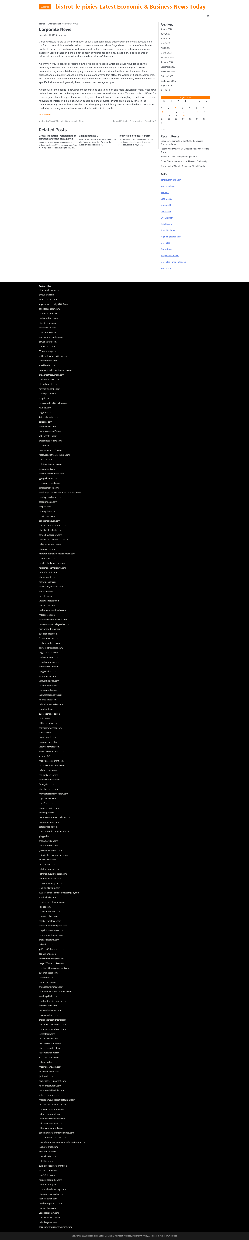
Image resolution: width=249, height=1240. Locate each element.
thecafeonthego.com (49, 662)
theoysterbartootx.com (50, 911)
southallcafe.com (47, 897)
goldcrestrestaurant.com (51, 1123)
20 (183, 115)
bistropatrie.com (47, 549)
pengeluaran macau (170, 255)
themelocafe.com (47, 1156)
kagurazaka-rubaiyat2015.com (53, 304)
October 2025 (167, 76)
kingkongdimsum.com (49, 888)
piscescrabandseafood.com (52, 1048)
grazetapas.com (46, 812)
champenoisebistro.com (50, 916)
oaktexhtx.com (46, 944)
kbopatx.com (45, 506)
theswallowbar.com (48, 841)
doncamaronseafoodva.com (52, 1024)
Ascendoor (152, 1236)
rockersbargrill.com (48, 775)
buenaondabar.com (48, 633)
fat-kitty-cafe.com (47, 1151)
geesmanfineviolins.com (51, 337)
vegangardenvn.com (49, 1213)
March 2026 (166, 53)
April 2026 (165, 48)
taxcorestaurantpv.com (50, 1043)
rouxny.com (44, 445)
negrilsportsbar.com (48, 652)
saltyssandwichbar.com (50, 728)
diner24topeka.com (48, 845)
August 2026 (166, 29)
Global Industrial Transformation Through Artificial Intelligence (57, 137)
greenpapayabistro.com (50, 850)
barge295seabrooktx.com (51, 963)
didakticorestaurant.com (51, 1128)
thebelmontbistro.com (49, 643)
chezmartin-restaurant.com (52, 525)
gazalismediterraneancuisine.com (55, 1227)
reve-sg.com (45, 407)
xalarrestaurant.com (49, 1095)
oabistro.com (45, 732)
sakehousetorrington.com (51, 473)
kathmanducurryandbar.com (53, 873)
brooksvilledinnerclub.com (52, 563)
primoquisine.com (47, 511)
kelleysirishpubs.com (49, 1052)
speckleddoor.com (47, 365)
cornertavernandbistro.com (52, 1029)
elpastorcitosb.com (48, 323)
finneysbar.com (46, 784)
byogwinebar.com (47, 671)
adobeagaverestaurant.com (52, 1081)
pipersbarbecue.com (48, 666)
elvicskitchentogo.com (49, 713)
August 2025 (166, 85)
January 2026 (167, 62)
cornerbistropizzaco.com (51, 648)
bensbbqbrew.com (47, 1208)
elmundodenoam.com (49, 290)
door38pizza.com (47, 1175)
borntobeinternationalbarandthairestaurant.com (62, 1142)
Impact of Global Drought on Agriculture (179, 156)
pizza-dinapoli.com (48, 384)
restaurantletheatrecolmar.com (54, 455)
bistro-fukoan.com (48, 685)
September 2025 (168, 81)
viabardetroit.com (47, 577)
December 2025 (168, 67)
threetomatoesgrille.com (51, 883)
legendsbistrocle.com (49, 746)
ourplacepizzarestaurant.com (53, 1165)
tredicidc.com (45, 459)
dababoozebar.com (48, 1062)
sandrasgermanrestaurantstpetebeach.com (60, 492)
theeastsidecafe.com (49, 939)
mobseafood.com (47, 615)
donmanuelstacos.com (50, 878)
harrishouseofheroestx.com (52, 567)
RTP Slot (165, 192)
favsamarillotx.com (48, 1038)
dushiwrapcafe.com (48, 657)
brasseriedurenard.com (50, 440)
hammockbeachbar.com (50, 742)
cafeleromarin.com (48, 770)
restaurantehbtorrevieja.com (53, 1137)
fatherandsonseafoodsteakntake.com (57, 553)
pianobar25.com (47, 605)
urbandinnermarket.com (51, 704)
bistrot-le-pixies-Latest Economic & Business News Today (131, 7)
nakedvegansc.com (48, 1222)
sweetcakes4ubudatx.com (51, 751)
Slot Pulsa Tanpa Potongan (173, 262)
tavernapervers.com (49, 822)
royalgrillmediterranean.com (53, 1001)
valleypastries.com (48, 436)
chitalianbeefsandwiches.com (53, 855)
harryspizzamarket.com (50, 1180)
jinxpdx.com (44, 398)
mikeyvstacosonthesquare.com (54, 539)
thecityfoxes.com (47, 516)
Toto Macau (166, 224)
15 (197, 112)
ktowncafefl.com (47, 756)
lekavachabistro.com (49, 680)
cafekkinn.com (46, 1161)
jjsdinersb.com (46, 1076)
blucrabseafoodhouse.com (51, 765)
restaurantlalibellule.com (51, 1090)
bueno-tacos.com (47, 982)
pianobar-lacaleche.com (50, 530)
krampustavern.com (48, 1057)
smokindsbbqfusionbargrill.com (54, 968)
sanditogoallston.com (49, 309)
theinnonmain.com (48, 332)
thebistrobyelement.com (51, 586)
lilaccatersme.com (48, 360)
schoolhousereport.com (50, 535)
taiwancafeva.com (48, 341)
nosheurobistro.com (48, 318)
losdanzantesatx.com (49, 600)
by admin (62, 35)
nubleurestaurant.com (50, 1085)
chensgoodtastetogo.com (51, 987)
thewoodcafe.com (47, 327)
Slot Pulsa (165, 243)
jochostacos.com (47, 1034)
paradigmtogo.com (48, 709)
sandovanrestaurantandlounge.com (56, 1132)
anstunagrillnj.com (48, 1184)
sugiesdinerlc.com (47, 798)
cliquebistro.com (47, 558)
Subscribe (45, 7)
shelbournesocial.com (49, 379)
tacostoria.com (46, 596)
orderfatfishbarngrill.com (51, 958)
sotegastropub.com (48, 826)
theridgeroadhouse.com (50, 313)
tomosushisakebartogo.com (52, 1189)
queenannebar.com (48, 972)
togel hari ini (166, 268)
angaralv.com (45, 412)
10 (162, 112)
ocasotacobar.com (47, 582)
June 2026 (165, 38)
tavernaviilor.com (47, 859)
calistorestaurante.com (50, 464)
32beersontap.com (48, 351)
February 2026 (167, 57)
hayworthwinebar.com (50, 1010)
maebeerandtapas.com (50, 921)
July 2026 (165, 34)
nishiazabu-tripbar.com (50, 629)
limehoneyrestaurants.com (52, 1118)
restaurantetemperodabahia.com (55, 817)
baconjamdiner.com (48, 1015)
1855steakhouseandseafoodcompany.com (59, 892)
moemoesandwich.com (50, 1067)
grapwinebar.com (47, 676)
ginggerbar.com (46, 836)
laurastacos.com (47, 864)
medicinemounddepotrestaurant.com (57, 1100)
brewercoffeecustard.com (51, 374)
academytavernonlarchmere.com (55, 991)
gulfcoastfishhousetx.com (51, 949)
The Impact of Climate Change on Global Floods (183, 166)
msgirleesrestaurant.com (51, 761)
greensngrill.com (47, 469)
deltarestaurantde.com (50, 1114)
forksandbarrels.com (49, 638)
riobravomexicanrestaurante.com (55, 370)
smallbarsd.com (46, 294)
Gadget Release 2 (88, 135)
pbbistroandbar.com (48, 723)
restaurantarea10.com (50, 431)
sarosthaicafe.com (48, 1005)
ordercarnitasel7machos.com (53, 403)
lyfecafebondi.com (48, 572)
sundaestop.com (47, 346)
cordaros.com (45, 422)
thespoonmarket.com (49, 483)
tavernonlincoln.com (49, 1071)
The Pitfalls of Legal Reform (134, 135)
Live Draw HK (167, 218)
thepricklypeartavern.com (51, 930)
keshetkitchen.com (48, 1198)
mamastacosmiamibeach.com (53, 793)
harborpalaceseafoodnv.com (52, 610)
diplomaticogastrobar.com (51, 1194)
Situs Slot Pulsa (168, 230)
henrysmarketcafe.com (50, 450)
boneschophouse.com (49, 520)
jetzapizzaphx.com (48, 1170)
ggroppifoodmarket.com (50, 478)
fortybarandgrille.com (49, 389)
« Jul (163, 129)
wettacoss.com (46, 591)
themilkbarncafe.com (49, 779)
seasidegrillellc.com (48, 996)
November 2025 (168, 71)
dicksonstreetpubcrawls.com (53, 619)
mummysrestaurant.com (51, 935)
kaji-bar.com (45, 907)
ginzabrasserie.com (48, 789)
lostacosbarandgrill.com (50, 695)
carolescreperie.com (49, 487)
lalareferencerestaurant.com (53, 1104)
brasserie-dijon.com (48, 977)
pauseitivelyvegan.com (50, 1217)
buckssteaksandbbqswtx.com (53, 925)
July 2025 (165, 90)
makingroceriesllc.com (50, 497)
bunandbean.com (47, 426)
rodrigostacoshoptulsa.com (52, 902)
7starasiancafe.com (48, 417)
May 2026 (165, 43)
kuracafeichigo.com (48, 1147)
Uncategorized (45, 114)
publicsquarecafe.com (49, 869)
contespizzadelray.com (50, 393)
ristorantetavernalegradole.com (54, 624)
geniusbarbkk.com (47, 954)
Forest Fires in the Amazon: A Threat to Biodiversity (184, 161)
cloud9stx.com (46, 803)
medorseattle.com (48, 690)
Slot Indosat (166, 249)
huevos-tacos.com (48, 699)
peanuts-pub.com (47, 737)
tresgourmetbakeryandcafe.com (54, 831)
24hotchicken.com (48, 299)
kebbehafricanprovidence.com (53, 356)
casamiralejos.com (48, 502)
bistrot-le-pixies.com (49, 808)
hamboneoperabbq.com (50, 1203)
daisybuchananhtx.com (50, 544)
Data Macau (166, 199)
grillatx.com (44, 718)
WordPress (172, 1236)
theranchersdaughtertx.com (52, 1019)
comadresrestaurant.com (51, 1109)
